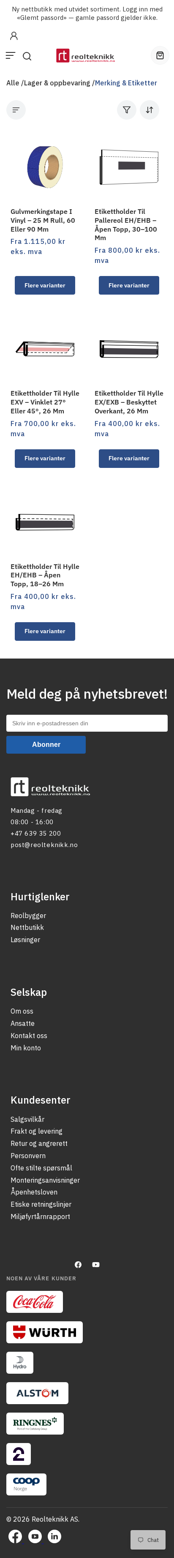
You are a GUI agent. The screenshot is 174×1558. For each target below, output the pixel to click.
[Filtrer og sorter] (138, 110)
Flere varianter (44, 285)
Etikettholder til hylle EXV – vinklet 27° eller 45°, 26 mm (45, 402)
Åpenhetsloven (34, 1192)
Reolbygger (28, 915)
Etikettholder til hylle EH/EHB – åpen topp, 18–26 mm (45, 575)
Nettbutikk (27, 927)
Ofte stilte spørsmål (41, 1168)
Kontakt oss (29, 1035)
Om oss (22, 1011)
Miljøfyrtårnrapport (40, 1216)
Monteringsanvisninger (45, 1180)
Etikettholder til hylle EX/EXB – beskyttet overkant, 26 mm (129, 402)
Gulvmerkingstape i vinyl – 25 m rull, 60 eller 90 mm (43, 220)
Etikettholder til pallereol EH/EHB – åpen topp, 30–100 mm (126, 224)
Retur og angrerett (39, 1143)
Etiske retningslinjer (41, 1204)
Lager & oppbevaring (57, 83)
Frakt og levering (37, 1131)
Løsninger (25, 939)
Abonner (46, 744)
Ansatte (23, 1023)
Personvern (28, 1155)
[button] (10, 55)
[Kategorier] (16, 110)
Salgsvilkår (27, 1119)
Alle (12, 83)
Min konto (26, 1048)
